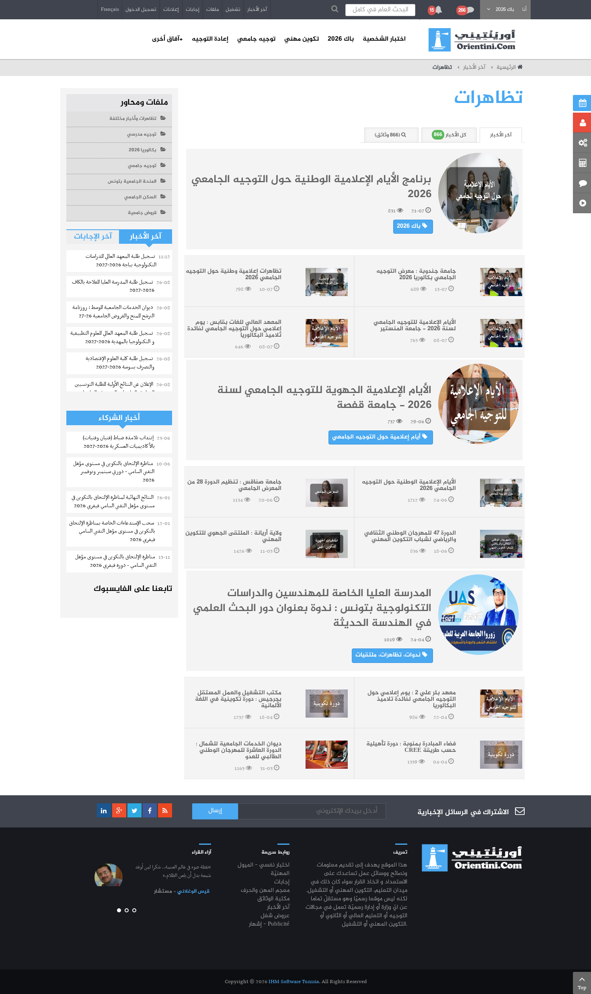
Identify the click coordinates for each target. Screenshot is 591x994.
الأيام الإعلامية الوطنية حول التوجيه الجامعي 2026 (409, 485)
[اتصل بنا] (582, 183)
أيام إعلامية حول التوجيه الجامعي (377, 437)
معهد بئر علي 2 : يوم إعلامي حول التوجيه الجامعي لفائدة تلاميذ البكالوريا (411, 699)
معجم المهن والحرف (265, 891)
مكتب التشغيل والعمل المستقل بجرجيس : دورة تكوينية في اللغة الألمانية (238, 699)
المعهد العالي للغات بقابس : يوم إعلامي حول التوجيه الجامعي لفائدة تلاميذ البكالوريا (234, 329)
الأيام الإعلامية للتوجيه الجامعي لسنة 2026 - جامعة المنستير (414, 325)
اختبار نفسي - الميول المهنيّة (263, 869)
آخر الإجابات (93, 236)
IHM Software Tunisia (294, 981)
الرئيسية (506, 67)
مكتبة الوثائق (273, 899)
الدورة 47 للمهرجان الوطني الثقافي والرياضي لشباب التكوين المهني (410, 536)
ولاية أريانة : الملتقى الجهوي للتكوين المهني (233, 536)
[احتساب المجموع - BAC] (582, 163)
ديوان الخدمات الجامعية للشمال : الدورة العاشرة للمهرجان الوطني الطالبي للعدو (238, 750)
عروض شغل (275, 916)
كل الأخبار (450, 135)
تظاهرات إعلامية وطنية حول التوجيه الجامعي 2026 (233, 274)
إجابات (192, 9)
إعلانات (171, 9)
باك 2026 (409, 226)
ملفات (212, 9)
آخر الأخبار (257, 9)
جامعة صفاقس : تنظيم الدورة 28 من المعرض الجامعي (234, 485)
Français (110, 9)
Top (582, 987)
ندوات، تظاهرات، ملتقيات (388, 655)
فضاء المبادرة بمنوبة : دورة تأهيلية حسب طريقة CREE (411, 747)
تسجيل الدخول (140, 9)
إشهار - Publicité (269, 924)
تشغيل (233, 9)
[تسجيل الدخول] (582, 123)
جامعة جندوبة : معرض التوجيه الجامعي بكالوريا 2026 (416, 274)
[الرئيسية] (472, 39)
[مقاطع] (582, 203)
